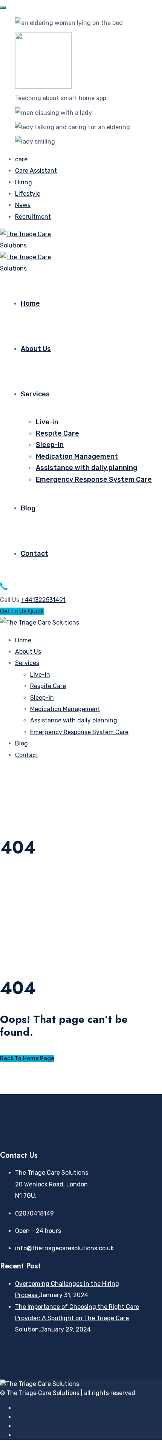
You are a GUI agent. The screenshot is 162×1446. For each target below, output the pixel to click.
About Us (36, 349)
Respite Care (57, 433)
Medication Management (77, 456)
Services (35, 394)
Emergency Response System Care (94, 479)
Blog (28, 508)
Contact (34, 553)
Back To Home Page (27, 1058)
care (21, 159)
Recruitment (33, 216)
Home (30, 303)
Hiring (23, 182)
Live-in (47, 422)
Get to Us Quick (22, 611)
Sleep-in (50, 445)
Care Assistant (36, 170)
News (23, 205)
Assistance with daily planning (86, 468)
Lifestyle (27, 193)
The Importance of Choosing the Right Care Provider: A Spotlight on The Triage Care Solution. (77, 1318)
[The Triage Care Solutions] (27, 245)
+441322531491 (43, 599)
